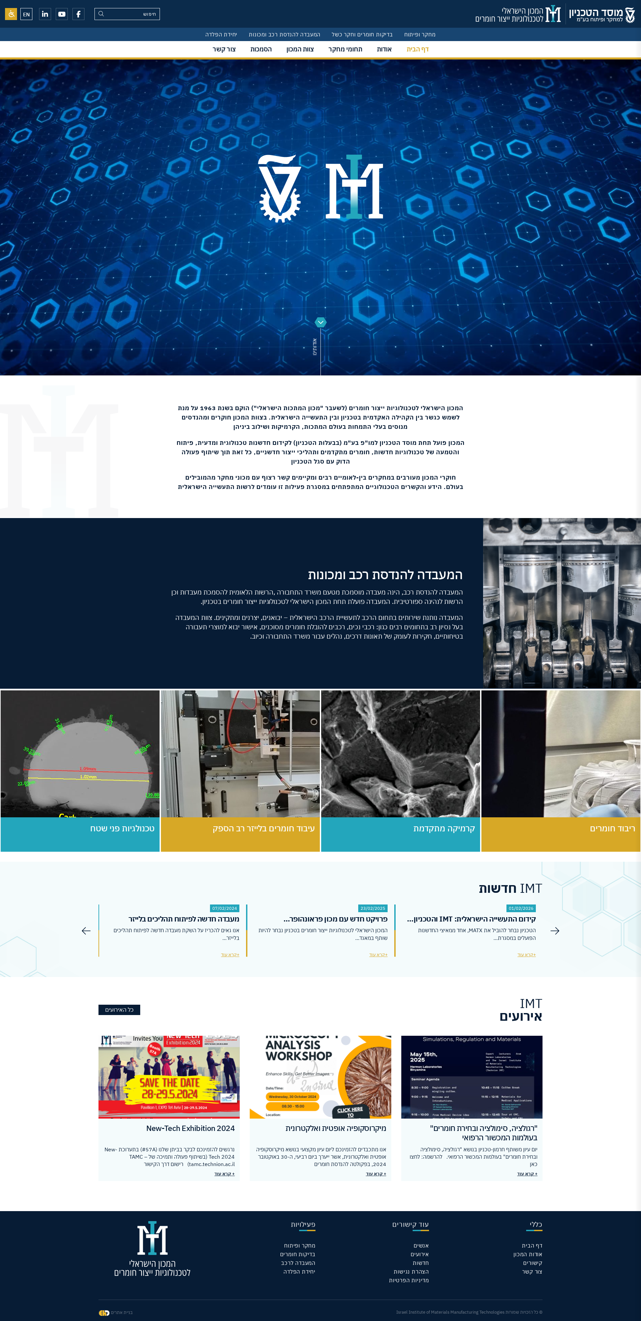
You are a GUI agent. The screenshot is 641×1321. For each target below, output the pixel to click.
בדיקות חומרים (297, 1254)
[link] (11, 14)
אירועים (420, 1254)
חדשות (421, 1263)
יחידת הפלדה (221, 34)
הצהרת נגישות (411, 1271)
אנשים (421, 1245)
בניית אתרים (121, 1312)
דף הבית (532, 1245)
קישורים (533, 1263)
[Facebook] (78, 14)
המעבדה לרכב (298, 1263)
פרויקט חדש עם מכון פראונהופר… (335, 919)
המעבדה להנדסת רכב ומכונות (284, 34)
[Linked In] (45, 14)
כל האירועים (119, 1009)
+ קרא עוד (527, 1173)
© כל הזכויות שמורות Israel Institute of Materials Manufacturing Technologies (469, 1312)
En (26, 14)
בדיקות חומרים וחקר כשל (362, 34)
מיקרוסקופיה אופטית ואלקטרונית (335, 1128)
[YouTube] (62, 14)
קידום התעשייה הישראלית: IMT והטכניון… (471, 919)
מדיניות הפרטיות (409, 1280)
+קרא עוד (526, 955)
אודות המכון (528, 1254)
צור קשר (532, 1271)
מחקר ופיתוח (420, 34)
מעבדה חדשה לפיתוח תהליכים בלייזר (184, 919)
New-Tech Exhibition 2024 (190, 1128)
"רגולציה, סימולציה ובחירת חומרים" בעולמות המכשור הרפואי (484, 1132)
